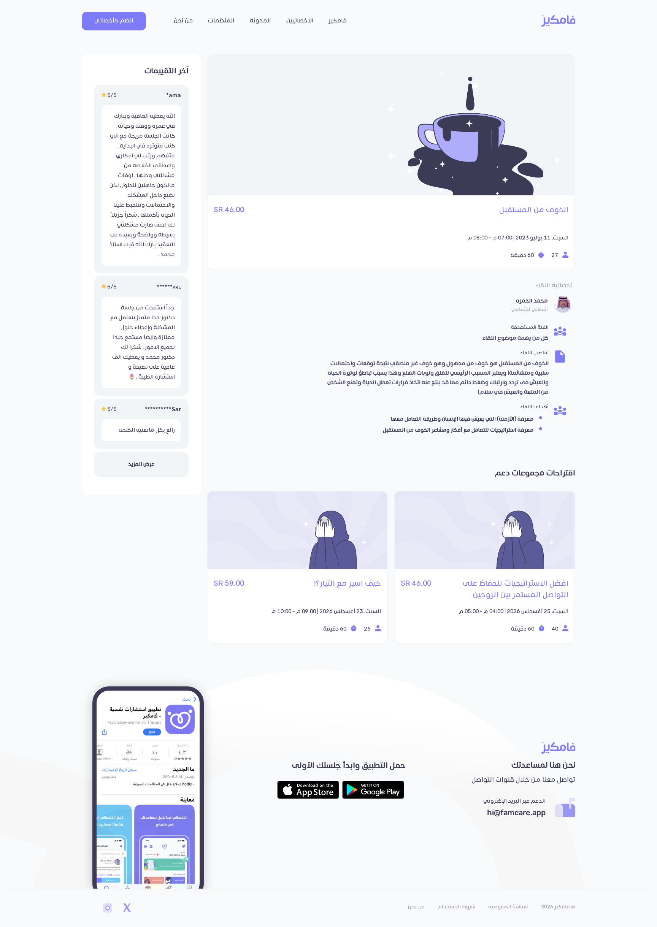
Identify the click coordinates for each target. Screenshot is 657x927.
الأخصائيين (299, 21)
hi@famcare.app (516, 813)
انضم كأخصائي (113, 21)
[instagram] (107, 909)
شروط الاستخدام (456, 906)
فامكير (337, 21)
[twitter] (126, 909)
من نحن (183, 21)
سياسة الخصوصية (508, 906)
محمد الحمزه (532, 301)
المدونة (260, 21)
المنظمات (221, 21)
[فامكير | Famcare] (558, 21)
